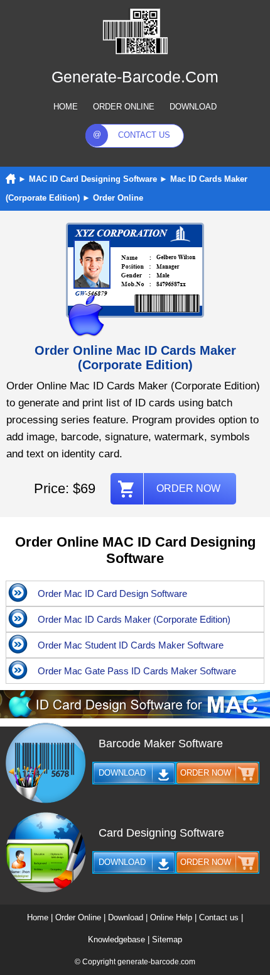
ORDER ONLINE (123, 106)
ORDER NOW (188, 488)
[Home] (11, 179)
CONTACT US (144, 135)
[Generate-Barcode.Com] (135, 52)
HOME (65, 106)
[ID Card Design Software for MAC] (135, 715)
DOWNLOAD (193, 106)
